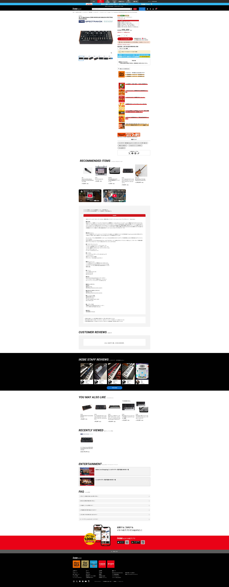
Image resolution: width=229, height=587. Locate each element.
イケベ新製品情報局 (115, 574)
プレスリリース (120, 581)
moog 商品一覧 (122, 147)
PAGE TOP (115, 551)
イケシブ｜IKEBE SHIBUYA (116, 577)
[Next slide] (112, 58)
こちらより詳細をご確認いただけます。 (98, 521)
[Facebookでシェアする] (132, 153)
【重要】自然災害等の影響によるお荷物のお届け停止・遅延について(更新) (114, 6)
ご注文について (75, 572)
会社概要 (100, 572)
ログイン (149, 1)
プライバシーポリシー (97, 581)
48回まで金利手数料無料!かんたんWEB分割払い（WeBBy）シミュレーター (134, 42)
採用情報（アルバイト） (103, 577)
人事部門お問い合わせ (89, 577)
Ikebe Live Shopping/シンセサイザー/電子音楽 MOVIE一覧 (112, 469)
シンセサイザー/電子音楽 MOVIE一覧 (105, 480)
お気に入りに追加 (122, 48)
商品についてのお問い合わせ (124, 68)
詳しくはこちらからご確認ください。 (135, 511)
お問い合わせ (88, 574)
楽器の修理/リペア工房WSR (129, 572)
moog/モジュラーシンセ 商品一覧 (135, 145)
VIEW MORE (114, 387)
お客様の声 (88, 572)
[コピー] (138, 153)
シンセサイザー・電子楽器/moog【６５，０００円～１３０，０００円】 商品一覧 (133, 142)
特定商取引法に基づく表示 (107, 581)
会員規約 (115, 581)
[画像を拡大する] (111, 53)
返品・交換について (76, 574)
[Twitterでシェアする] (129, 153)
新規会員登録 (154, 1)
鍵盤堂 (120, 61)
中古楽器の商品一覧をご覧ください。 (115, 507)
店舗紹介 (100, 574)
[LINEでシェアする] (135, 153)
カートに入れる (124, 39)
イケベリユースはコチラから (95, 516)
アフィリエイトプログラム (77, 577)
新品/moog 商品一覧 (122, 145)
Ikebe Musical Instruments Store (117, 572)
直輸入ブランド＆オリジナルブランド (131, 574)
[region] (114, 443)
